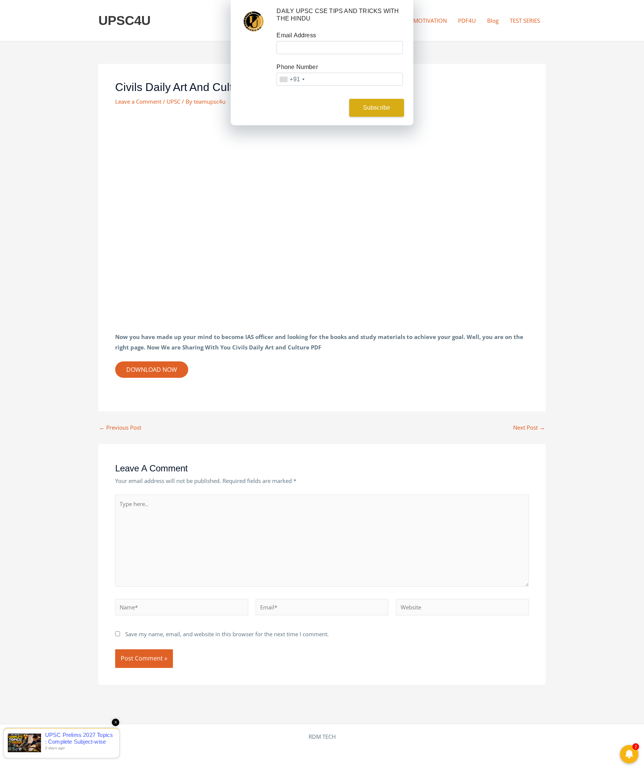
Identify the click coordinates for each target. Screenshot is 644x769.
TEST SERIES (525, 20)
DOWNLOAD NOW (151, 369)
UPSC (173, 101)
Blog (493, 20)
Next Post (529, 427)
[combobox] (292, 79)
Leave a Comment (138, 101)
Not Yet (316, 107)
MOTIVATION (430, 20)
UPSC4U (124, 20)
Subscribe (377, 107)
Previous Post (120, 427)
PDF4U (467, 20)
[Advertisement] (322, 169)
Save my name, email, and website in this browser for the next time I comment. (227, 634)
